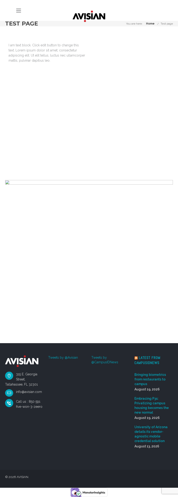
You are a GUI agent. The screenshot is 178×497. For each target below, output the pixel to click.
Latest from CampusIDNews (147, 360)
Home (150, 23)
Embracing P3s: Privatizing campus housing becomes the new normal (151, 405)
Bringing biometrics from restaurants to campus (150, 379)
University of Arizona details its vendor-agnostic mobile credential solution (151, 434)
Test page (167, 23)
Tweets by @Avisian (63, 357)
